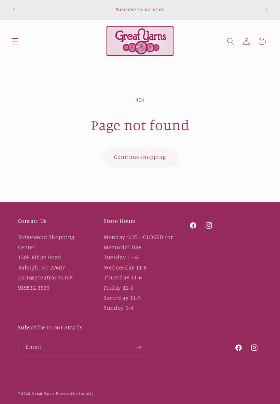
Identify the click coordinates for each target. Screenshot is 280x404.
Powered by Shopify (74, 393)
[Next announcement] (266, 9)
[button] (15, 41)
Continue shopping (140, 157)
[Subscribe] (138, 347)
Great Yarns (43, 393)
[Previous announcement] (13, 9)
